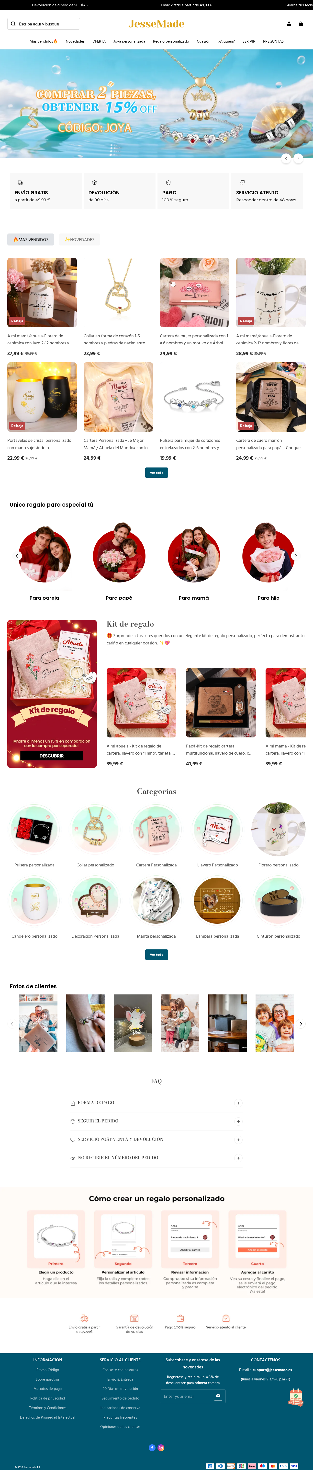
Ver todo (156, 472)
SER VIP (249, 41)
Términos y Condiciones (47, 1408)
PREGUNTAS (273, 41)
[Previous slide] (17, 556)
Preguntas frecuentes (120, 1417)
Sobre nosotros (47, 1379)
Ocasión (204, 41)
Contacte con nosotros (120, 1370)
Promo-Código (47, 1370)
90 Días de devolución (120, 1388)
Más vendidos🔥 (44, 41)
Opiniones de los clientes (120, 1426)
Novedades (75, 41)
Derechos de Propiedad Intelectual (47, 1417)
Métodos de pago (48, 1388)
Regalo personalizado (171, 41)
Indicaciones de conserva (120, 1408)
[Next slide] (296, 556)
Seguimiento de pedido (120, 1398)
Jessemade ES (32, 1467)
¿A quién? (226, 41)
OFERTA (99, 41)
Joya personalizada (129, 41)
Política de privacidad (47, 1398)
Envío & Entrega (120, 1379)
